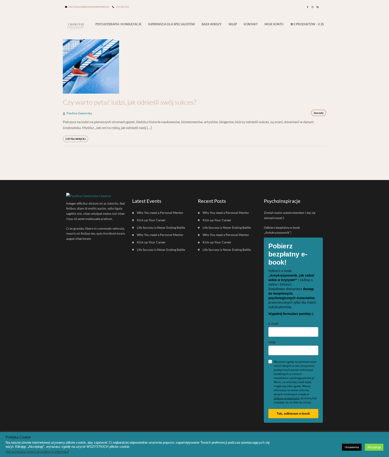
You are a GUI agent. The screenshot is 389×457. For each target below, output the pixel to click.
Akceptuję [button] (374, 447)
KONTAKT (251, 24)
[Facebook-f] (307, 7)
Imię (271, 342)
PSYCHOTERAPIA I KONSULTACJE (118, 24)
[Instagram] (312, 7)
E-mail (273, 323)
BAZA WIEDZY (212, 24)
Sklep (232, 24)
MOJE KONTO (274, 24)
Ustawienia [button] (352, 447)
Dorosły (318, 113)
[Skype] (317, 7)
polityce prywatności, (287, 398)
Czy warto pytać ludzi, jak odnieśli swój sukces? (129, 102)
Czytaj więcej (76, 139)
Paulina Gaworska (79, 113)
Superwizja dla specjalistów (171, 24)
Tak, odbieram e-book (293, 413)
